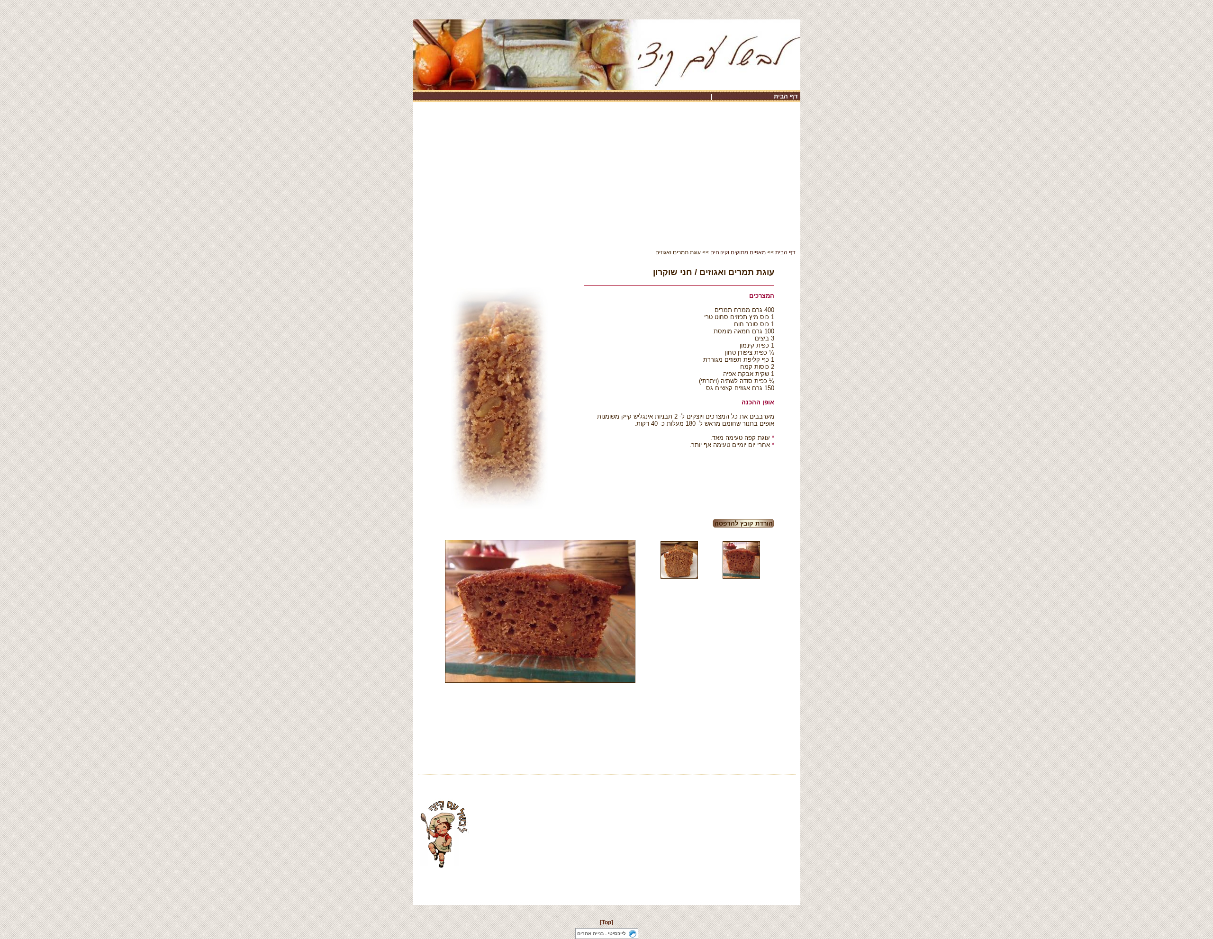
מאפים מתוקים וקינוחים (738, 252)
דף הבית (786, 96)
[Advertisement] (607, 178)
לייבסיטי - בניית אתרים (601, 933)
